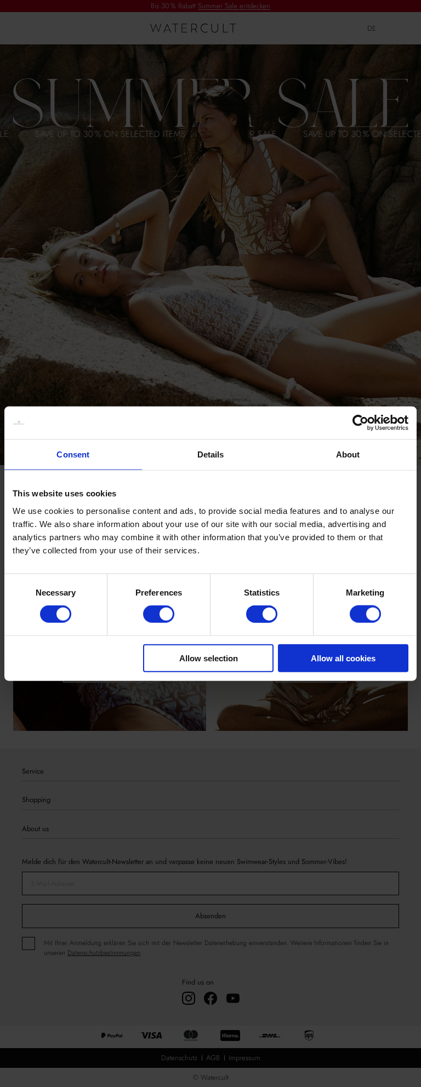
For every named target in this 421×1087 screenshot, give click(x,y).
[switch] (158, 614)
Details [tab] (210, 454)
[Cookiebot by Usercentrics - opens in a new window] (360, 423)
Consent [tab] (72, 454)
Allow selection (208, 657)
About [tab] (348, 454)
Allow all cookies (343, 657)
